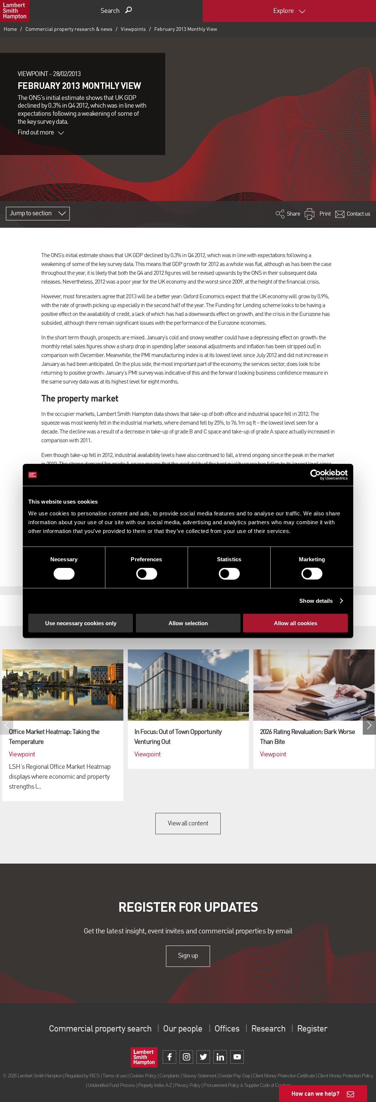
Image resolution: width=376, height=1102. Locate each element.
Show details (316, 601)
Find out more (36, 132)
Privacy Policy (188, 1085)
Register (312, 1029)
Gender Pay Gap (234, 1075)
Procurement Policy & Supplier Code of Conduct (246, 1085)
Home (10, 29)
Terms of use (114, 1075)
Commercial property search (100, 1029)
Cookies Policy (142, 1075)
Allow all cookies (295, 623)
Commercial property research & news (68, 29)
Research (268, 1029)
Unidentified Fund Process (111, 1085)
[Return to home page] (14, 11)
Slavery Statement (199, 1075)
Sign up (188, 955)
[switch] (146, 574)
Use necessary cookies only (80, 623)
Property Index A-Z (155, 1085)
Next (369, 725)
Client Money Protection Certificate (284, 1075)
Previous (6, 725)
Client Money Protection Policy (345, 1075)
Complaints (169, 1075)
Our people (182, 1029)
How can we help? (316, 1093)
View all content (188, 823)
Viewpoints (133, 29)
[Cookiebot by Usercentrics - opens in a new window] (315, 474)
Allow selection (188, 623)
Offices (226, 1029)
